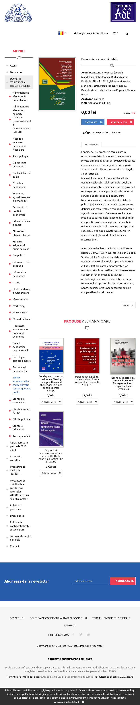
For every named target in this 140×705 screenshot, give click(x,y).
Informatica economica (19, 273)
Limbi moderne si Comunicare (21, 290)
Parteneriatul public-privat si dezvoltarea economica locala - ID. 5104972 (87, 380)
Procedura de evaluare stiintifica (17, 470)
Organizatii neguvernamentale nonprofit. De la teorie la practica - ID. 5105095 (51, 456)
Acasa (13, 65)
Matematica (20, 312)
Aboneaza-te (125, 580)
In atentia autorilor (15, 458)
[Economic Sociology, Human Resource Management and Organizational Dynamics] (122, 356)
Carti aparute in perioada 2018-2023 (19, 446)
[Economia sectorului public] (57, 83)
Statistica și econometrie (20, 368)
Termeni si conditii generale (20, 537)
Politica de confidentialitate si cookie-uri (20, 525)
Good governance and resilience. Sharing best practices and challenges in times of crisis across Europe (51, 383)
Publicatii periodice (15, 507)
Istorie (16, 282)
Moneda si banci (22, 319)
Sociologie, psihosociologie (22, 358)
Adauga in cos (118, 122)
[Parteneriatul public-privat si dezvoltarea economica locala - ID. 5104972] (87, 355)
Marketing (19, 305)
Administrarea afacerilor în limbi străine (21, 96)
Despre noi (16, 72)
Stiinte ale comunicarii (19, 400)
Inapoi (126, 305)
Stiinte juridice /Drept (21, 410)
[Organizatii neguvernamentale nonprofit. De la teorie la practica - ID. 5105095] (51, 429)
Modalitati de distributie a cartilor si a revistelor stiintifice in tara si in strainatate (19, 489)
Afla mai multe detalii (66, 702)
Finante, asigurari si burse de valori (21, 245)
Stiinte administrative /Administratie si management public (21, 385)
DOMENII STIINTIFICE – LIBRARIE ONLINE (20, 82)
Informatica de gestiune (21, 263)
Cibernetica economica (19, 164)
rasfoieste (91, 122)
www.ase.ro (126, 676)
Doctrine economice (19, 184)
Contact (14, 546)
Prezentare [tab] (91, 144)
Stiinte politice (21, 419)
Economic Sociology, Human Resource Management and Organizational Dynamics (123, 383)
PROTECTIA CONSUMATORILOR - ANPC (70, 658)
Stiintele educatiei (18, 427)
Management (20, 299)
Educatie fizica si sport (21, 222)
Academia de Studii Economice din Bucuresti (68, 676)
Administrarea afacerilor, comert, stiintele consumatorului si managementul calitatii (22, 119)
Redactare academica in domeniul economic (20, 331)
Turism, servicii (21, 435)
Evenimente (17, 515)
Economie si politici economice (20, 211)
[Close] (82, 702)
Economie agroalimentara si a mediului (21, 197)
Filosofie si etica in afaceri (21, 233)
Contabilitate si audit (22, 174)
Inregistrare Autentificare (92, 33)
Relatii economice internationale (21, 346)
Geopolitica (19, 255)
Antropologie (20, 156)
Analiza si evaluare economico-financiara (19, 144)
